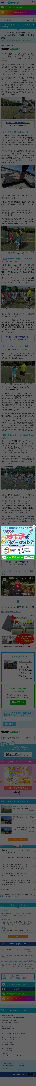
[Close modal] (34, 526)
